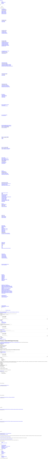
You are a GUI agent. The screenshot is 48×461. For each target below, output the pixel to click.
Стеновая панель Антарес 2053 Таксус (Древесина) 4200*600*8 (7, 397)
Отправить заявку (4, 2)
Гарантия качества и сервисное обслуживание (5, 436)
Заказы (2, 321)
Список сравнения (4, 445)
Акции (2, 1)
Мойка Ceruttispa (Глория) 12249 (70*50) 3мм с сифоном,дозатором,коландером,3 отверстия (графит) (11, 421)
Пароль (1, 351)
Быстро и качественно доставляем (4, 434)
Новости (2, 451)
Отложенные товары (4, 322)
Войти (1, 329)
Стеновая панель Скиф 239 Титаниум (4, 385)
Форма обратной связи (4, 456)
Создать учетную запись (3, 331)
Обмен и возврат (3, 448)
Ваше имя (1, 313)
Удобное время (2, 314)
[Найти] (6, 311)
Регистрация (3, 329)
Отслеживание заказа (2, 324)
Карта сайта (3, 453)
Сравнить (4, 346)
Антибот (1, 315)
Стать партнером (3, 452)
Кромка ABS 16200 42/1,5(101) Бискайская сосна (5, 433)
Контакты (3, 3)
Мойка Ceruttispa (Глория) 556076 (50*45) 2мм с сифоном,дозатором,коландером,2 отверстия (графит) (11, 409)
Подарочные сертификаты (4, 447)
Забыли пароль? (3, 351)
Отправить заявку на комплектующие (6, 446)
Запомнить (2, 337)
